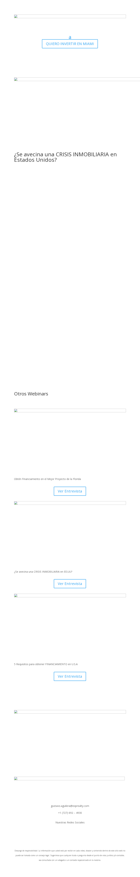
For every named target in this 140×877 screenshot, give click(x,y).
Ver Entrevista (70, 491)
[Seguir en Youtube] (77, 833)
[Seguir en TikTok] (70, 833)
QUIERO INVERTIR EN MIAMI (70, 43)
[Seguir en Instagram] (63, 833)
